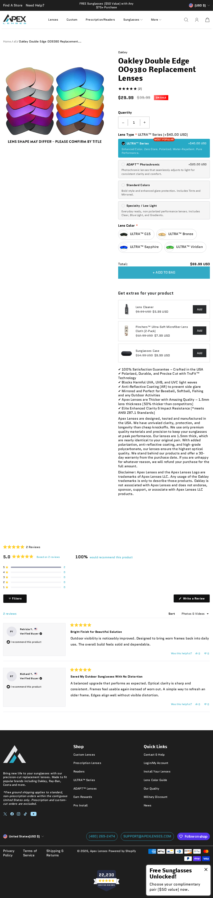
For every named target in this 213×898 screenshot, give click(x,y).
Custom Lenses (84, 754)
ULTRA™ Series (84, 780)
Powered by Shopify (122, 851)
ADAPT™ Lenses (85, 788)
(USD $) (24, 836)
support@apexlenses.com (147, 836)
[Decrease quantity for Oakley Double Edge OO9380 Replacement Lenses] (123, 122)
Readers (79, 771)
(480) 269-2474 (102, 836)
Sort (172, 614)
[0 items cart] (207, 19)
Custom (72, 19)
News (148, 805)
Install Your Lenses (157, 771)
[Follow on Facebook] (12, 814)
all (15, 41)
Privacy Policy (8, 853)
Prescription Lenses (87, 763)
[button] (133, 19)
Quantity (125, 113)
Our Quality (151, 788)
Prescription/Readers (100, 19)
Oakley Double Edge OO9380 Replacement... (50, 41)
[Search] (186, 19)
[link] (178, 880)
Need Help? (35, 5)
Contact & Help (154, 754)
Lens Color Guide (155, 780)
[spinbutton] (134, 122)
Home (7, 41)
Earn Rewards (82, 797)
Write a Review (196, 599)
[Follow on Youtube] (34, 814)
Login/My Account (156, 763)
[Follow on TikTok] (25, 814)
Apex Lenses (99, 851)
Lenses (53, 19)
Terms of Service (30, 853)
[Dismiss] (206, 870)
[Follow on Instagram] (18, 814)
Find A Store (12, 5)
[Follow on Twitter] (5, 814)
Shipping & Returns (54, 853)
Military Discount (155, 797)
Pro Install (80, 805)
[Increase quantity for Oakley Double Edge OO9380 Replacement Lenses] (145, 122)
